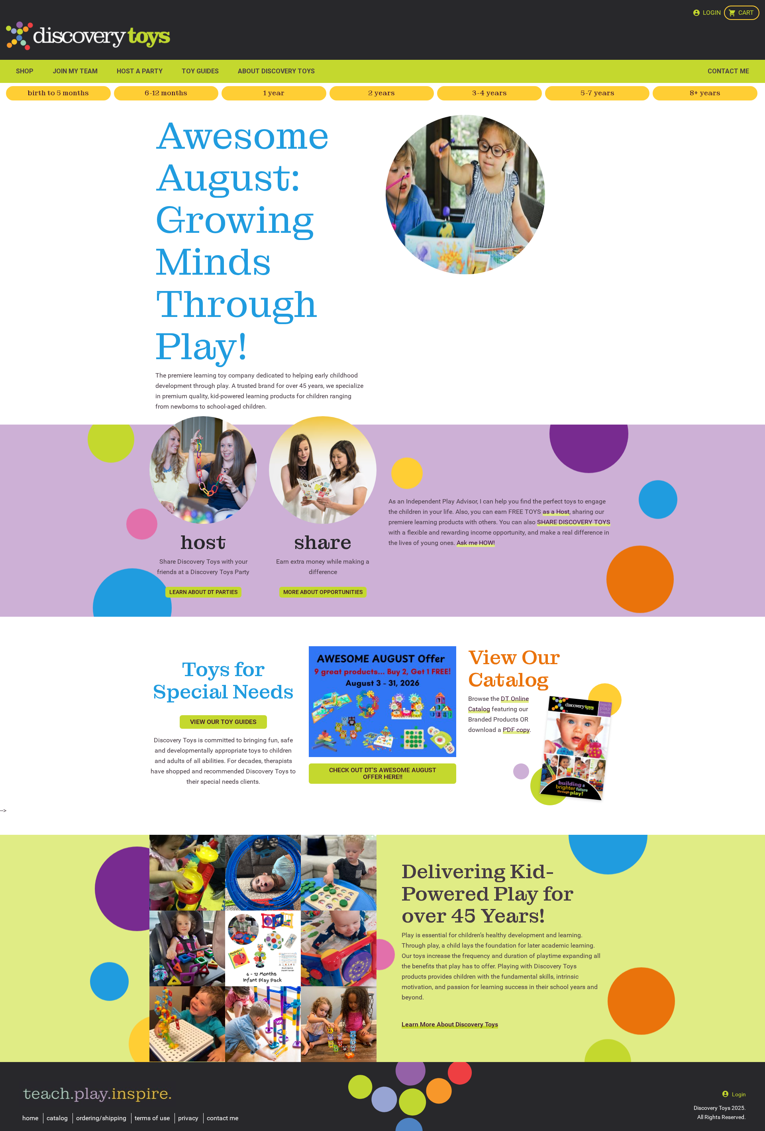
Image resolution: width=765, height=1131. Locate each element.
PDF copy (516, 730)
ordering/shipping (101, 1118)
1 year (273, 93)
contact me (222, 1118)
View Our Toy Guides (223, 722)
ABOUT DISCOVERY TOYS (276, 71)
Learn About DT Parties (203, 592)
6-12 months (166, 93)
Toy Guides (200, 71)
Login (712, 12)
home (30, 1118)
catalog (57, 1118)
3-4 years (489, 93)
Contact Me (728, 71)
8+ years (705, 93)
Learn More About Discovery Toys (450, 1024)
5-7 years (597, 93)
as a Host (556, 511)
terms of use (152, 1118)
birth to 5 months (58, 93)
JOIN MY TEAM (75, 71)
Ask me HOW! (476, 543)
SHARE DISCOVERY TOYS (573, 522)
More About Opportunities (323, 592)
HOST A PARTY (140, 71)
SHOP (24, 71)
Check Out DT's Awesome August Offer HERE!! (382, 773)
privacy (188, 1118)
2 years (381, 93)
